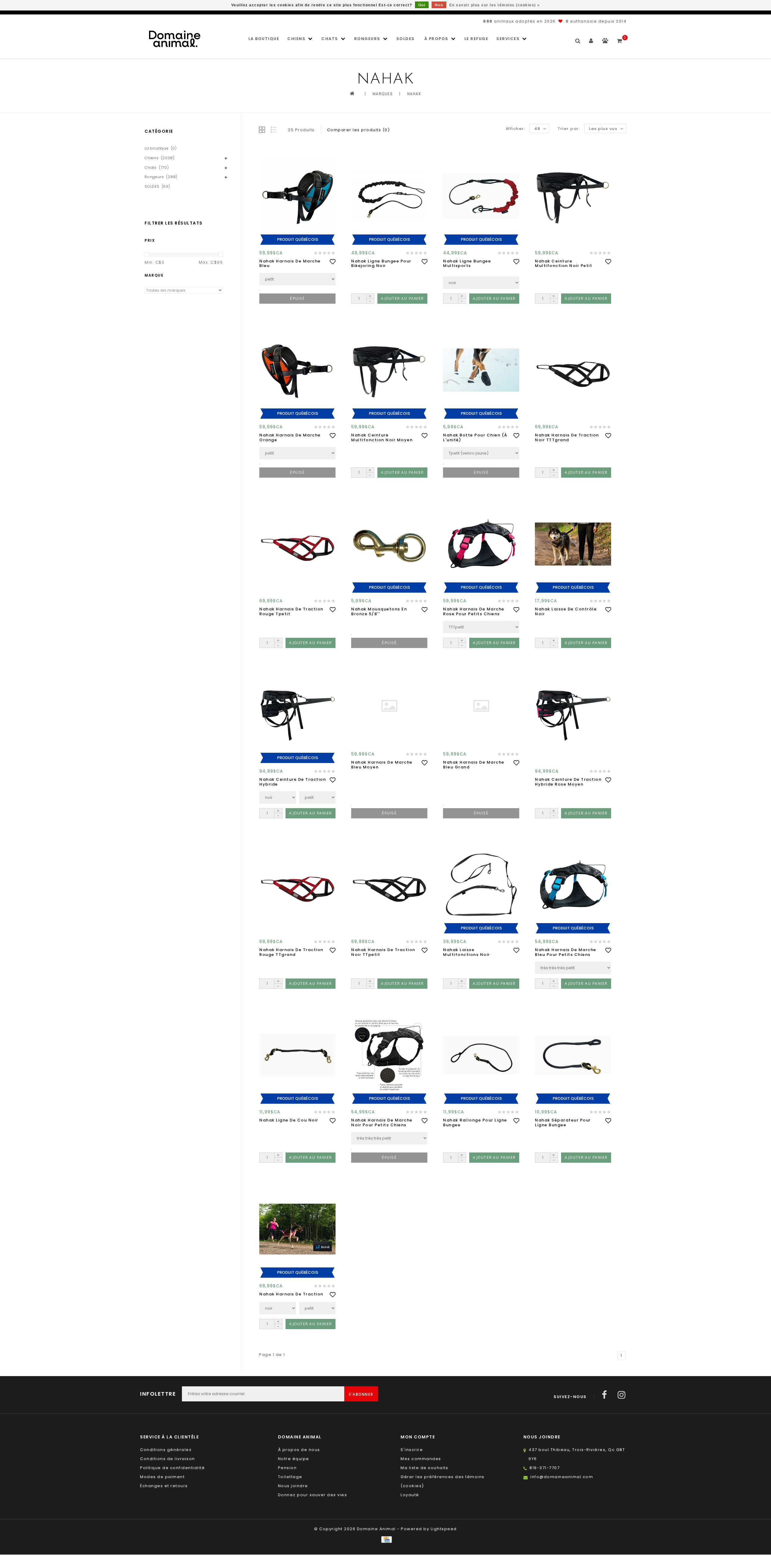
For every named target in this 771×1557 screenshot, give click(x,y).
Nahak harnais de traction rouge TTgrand (291, 952)
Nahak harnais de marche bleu (290, 263)
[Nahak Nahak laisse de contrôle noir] (573, 543)
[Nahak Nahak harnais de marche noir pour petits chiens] (389, 1055)
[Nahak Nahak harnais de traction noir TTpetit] (389, 884)
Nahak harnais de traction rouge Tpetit (291, 611)
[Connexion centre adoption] (605, 42)
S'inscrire (412, 1450)
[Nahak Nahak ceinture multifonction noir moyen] (389, 369)
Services (508, 39)
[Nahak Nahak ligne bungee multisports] (481, 195)
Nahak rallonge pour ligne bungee (475, 1122)
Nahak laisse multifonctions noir (466, 952)
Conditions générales (166, 1450)
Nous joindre (293, 1486)
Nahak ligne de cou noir (288, 1120)
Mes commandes (421, 1459)
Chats (329, 39)
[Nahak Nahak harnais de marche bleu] (297, 195)
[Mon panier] (620, 38)
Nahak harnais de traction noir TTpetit (383, 952)
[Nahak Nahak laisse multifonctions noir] (481, 884)
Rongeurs (367, 39)
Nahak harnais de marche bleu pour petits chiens (565, 952)
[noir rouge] (277, 1308)
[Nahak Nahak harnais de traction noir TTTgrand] (573, 369)
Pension (287, 1468)
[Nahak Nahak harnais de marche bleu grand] (481, 706)
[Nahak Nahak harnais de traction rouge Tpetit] (297, 543)
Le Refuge (476, 39)
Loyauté (410, 1495)
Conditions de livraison (167, 1459)
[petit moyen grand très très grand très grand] (297, 453)
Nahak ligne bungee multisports (467, 263)
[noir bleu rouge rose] (481, 283)
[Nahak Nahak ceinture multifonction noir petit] (573, 195)
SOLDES (405, 39)
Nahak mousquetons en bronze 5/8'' (379, 611)
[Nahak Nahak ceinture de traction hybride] (297, 714)
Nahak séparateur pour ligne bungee (563, 1122)
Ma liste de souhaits (424, 1468)
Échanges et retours (164, 1486)
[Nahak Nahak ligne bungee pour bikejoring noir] (389, 195)
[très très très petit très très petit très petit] (573, 968)
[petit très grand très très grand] (297, 279)
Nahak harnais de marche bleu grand (473, 764)
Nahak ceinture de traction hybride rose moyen (568, 781)
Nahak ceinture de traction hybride (292, 781)
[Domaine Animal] (175, 39)
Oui (422, 5)
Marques (383, 93)
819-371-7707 (544, 1468)
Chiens (296, 39)
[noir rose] (277, 797)
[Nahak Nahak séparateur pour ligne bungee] (573, 1055)
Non (439, 5)
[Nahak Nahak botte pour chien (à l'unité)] (481, 369)
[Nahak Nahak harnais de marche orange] (297, 369)
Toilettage (290, 1477)
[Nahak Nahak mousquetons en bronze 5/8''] (389, 543)
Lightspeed (444, 1529)
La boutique (263, 39)
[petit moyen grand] (317, 797)
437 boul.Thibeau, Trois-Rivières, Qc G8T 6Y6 (577, 1454)
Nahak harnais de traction (291, 1294)
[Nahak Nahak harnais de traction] (297, 1229)
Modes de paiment (162, 1477)
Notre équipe (293, 1459)
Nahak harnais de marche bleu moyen (382, 764)
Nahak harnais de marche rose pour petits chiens (473, 611)
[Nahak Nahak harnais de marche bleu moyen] (389, 706)
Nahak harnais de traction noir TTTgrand (567, 437)
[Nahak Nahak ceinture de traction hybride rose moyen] (573, 714)
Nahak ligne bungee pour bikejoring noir (381, 263)
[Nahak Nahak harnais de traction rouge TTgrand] (297, 884)
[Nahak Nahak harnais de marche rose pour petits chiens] (481, 543)
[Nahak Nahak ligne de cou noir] (297, 1055)
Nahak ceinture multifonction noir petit (563, 263)
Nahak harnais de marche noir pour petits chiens (382, 1122)
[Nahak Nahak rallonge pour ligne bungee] (481, 1055)
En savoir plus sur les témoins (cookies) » (494, 5)
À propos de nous (299, 1450)
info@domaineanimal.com (561, 1477)
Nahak (414, 93)
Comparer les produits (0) (358, 130)
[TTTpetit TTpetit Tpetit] (481, 627)
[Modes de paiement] (385, 1539)
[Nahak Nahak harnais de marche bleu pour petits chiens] (573, 884)
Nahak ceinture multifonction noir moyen (382, 437)
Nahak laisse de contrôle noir (566, 611)
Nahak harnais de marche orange (290, 437)
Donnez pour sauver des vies (312, 1495)
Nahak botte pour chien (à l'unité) (475, 437)
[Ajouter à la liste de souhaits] (332, 261)
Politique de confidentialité (172, 1468)
